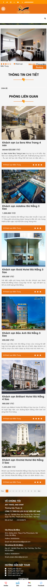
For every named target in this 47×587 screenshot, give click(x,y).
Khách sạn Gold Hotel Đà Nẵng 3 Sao (22, 271)
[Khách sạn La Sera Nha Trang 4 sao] (23, 123)
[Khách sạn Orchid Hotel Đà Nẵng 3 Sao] (23, 440)
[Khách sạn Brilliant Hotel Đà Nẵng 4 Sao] (23, 376)
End (39, 491)
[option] (23, 44)
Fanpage (23, 578)
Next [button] (44, 44)
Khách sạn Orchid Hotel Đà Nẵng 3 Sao (22, 461)
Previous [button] (3, 44)
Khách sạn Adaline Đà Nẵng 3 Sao (21, 207)
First (2, 491)
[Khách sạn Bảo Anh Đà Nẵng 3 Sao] (23, 313)
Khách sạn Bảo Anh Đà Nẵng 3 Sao (21, 334)
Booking (39, 67)
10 (35, 491)
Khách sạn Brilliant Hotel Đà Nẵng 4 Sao (23, 398)
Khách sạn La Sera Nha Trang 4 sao (21, 144)
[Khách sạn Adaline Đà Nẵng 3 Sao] (23, 186)
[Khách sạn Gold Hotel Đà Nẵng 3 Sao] (23, 250)
